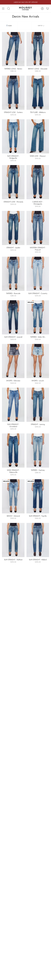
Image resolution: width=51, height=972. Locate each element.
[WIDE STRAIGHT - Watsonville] (13, 450)
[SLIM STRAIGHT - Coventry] (37, 274)
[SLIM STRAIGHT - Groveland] (13, 405)
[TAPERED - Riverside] (13, 274)
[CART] (47, 8)
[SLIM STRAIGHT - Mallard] (37, 540)
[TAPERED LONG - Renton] (13, 49)
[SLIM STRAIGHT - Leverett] (13, 317)
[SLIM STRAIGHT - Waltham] (13, 540)
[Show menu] (3, 8)
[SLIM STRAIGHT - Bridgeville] (13, 136)
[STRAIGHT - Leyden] (13, 228)
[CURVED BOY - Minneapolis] (37, 182)
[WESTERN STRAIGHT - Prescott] (37, 228)
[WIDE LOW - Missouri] (37, 136)
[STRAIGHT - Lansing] (37, 405)
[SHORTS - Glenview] (13, 361)
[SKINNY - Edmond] (13, 496)
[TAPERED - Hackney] (37, 450)
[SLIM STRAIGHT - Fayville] (37, 496)
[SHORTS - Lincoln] (37, 361)
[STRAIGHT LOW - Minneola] (13, 182)
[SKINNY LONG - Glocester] (37, 49)
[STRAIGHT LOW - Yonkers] (13, 93)
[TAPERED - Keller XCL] (37, 317)
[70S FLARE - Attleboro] (37, 93)
